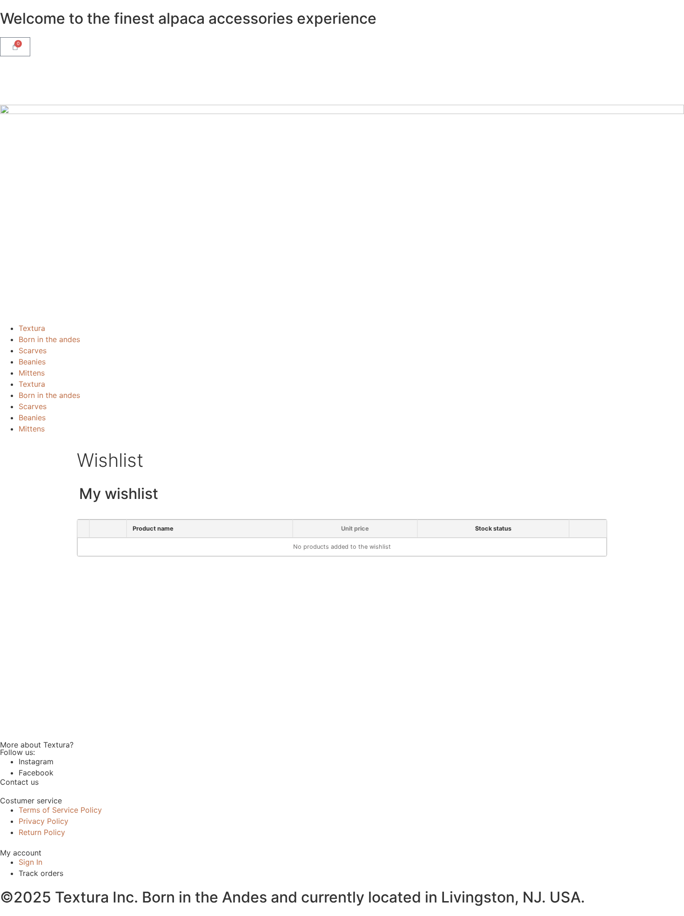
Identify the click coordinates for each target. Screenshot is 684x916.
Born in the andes (49, 339)
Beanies (32, 361)
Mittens (32, 372)
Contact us (19, 782)
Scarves (33, 350)
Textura (32, 328)
